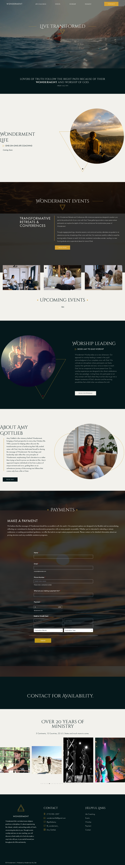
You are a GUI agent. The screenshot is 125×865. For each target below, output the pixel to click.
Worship (72, 4)
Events (57, 4)
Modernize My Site (30, 863)
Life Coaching (40, 4)
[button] (2, 760)
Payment (88, 4)
